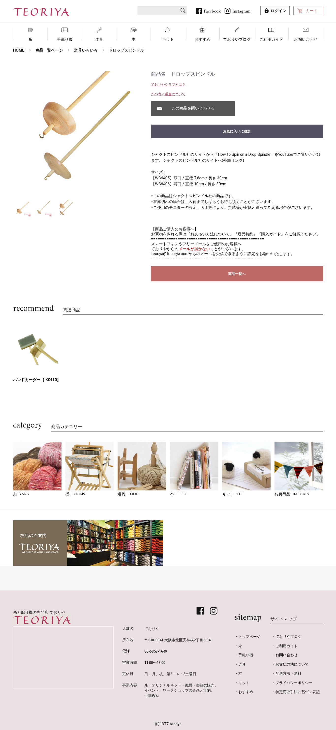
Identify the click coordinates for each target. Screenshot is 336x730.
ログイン (278, 10)
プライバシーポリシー (293, 683)
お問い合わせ (306, 39)
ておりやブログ (237, 39)
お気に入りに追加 (237, 131)
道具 (99, 39)
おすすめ (202, 39)
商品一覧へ (236, 274)
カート (312, 10)
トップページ (249, 636)
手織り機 (65, 39)
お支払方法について (292, 664)
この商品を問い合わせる (193, 108)
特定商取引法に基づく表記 (297, 692)
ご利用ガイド (271, 39)
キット (168, 39)
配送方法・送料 (288, 673)
